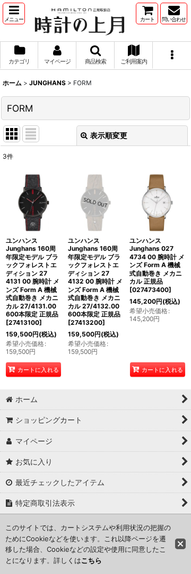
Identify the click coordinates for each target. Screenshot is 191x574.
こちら (91, 560)
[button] (14, 13)
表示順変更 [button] (108, 135)
